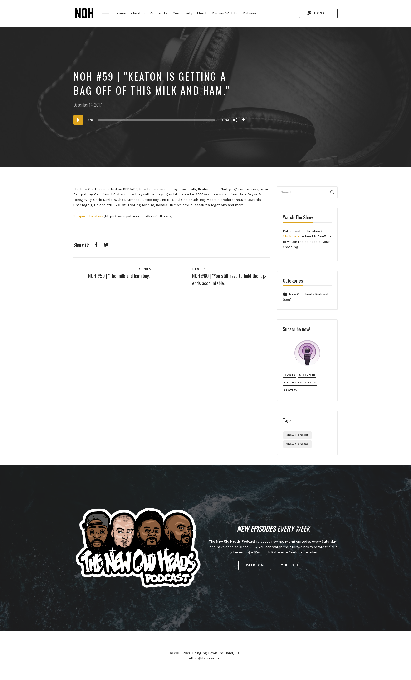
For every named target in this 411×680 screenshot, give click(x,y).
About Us (138, 13)
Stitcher (307, 374)
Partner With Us (225, 13)
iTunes (289, 374)
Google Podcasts (299, 382)
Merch (202, 13)
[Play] (78, 120)
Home (121, 13)
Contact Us (159, 13)
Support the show (88, 216)
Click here (291, 236)
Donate (321, 13)
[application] (160, 120)
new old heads (298, 435)
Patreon (249, 13)
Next (197, 269)
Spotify (290, 390)
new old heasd (298, 444)
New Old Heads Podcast (308, 294)
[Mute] (235, 120)
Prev (146, 269)
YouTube (290, 565)
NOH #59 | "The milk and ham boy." (119, 275)
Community (182, 13)
